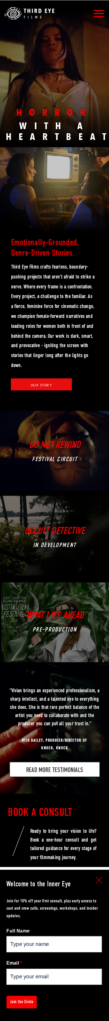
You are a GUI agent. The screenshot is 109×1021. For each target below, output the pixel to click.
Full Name (18, 930)
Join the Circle (21, 1001)
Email (14, 962)
